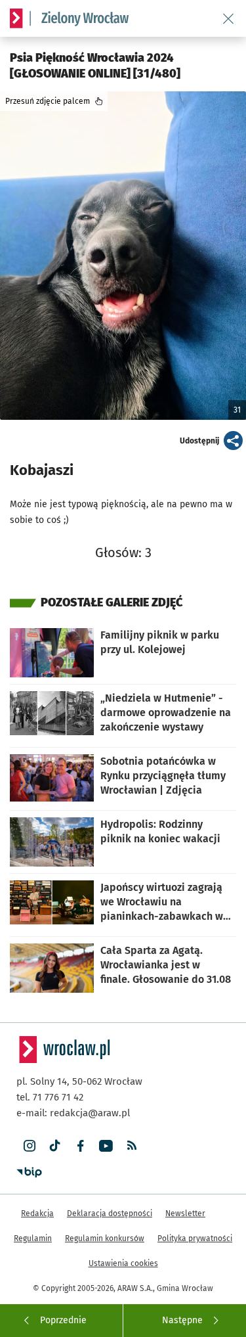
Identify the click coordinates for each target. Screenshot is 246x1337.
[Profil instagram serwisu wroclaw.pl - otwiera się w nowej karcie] (29, 1146)
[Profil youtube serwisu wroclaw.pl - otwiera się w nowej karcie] (105, 1146)
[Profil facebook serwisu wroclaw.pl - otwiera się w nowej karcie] (80, 1146)
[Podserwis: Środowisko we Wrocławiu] (79, 18)
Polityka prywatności (194, 1238)
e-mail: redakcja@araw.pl (73, 1113)
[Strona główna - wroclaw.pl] (16, 18)
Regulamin (33, 1238)
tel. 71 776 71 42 (49, 1097)
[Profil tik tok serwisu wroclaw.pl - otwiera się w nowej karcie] (54, 1146)
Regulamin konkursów (104, 1238)
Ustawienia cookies (123, 1263)
